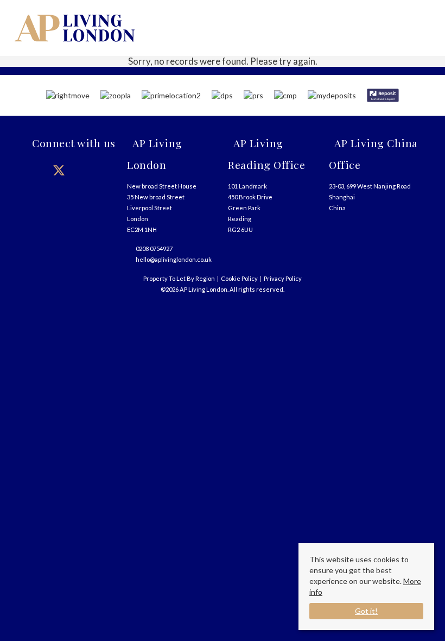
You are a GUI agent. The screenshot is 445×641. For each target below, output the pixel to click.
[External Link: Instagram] (80, 170)
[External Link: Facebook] (37, 170)
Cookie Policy (239, 278)
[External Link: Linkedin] (102, 170)
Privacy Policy (283, 278)
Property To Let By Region (179, 278)
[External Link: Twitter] (58, 170)
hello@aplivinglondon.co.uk (174, 259)
